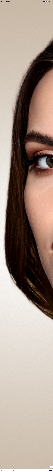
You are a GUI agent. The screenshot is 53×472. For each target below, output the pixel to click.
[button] (51, 1)
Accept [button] (50, 470)
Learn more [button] (23, 470)
